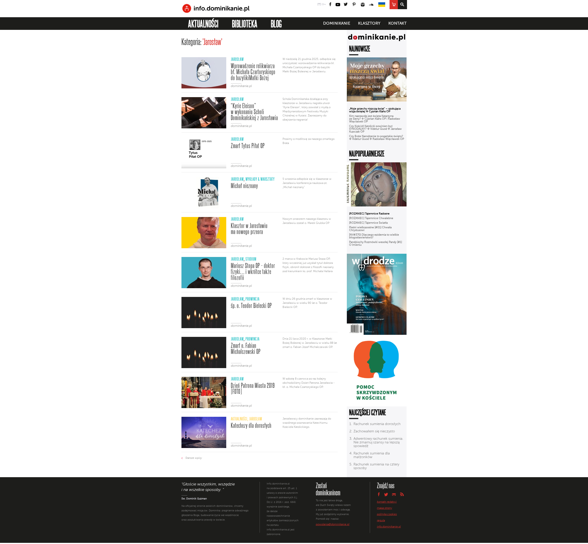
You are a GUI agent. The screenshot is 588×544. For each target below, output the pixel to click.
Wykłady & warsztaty (260, 179)
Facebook (330, 4)
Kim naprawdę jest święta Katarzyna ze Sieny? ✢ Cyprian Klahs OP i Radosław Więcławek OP (374, 119)
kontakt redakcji (387, 502)
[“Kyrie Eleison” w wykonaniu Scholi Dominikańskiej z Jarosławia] (203, 127)
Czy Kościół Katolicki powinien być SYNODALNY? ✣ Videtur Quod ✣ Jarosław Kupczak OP (375, 129)
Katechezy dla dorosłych (251, 425)
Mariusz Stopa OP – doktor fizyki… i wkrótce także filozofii (253, 271)
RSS (402, 494)
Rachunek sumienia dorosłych (377, 424)
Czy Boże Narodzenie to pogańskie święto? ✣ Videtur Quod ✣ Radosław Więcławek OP (376, 138)
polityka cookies (387, 514)
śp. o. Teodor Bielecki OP (251, 305)
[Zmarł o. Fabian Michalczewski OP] (203, 367)
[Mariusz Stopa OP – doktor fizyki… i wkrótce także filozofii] (203, 287)
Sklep (393, 4)
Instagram (363, 4)
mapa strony (384, 508)
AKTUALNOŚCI (203, 23)
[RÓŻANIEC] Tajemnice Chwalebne (371, 218)
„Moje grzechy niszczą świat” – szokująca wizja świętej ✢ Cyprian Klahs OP (375, 110)
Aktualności (239, 418)
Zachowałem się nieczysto (374, 431)
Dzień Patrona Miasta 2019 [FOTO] (253, 388)
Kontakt (397, 23)
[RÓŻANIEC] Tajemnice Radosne (369, 213)
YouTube (338, 4)
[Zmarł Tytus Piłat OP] (203, 167)
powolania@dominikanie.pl (332, 524)
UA (381, 4)
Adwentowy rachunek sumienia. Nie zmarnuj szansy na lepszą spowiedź (378, 442)
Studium (251, 258)
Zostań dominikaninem (328, 488)
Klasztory (369, 23)
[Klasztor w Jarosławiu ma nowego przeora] (203, 247)
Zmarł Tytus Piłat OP (248, 146)
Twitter (345, 4)
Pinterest (354, 4)
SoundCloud (371, 4)
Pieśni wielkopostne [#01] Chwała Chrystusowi (370, 229)
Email (394, 494)
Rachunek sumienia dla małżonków (371, 455)
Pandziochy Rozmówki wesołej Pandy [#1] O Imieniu (375, 243)
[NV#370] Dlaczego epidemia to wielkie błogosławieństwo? (374, 236)
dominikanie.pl (241, 86)
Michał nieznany (244, 186)
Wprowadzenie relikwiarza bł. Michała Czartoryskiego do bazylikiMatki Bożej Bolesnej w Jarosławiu (253, 72)
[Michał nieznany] (203, 207)
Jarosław (237, 59)
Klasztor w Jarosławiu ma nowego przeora (249, 229)
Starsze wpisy (193, 458)
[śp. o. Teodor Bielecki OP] (203, 327)
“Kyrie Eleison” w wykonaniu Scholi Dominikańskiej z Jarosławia (254, 112)
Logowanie (324, 4)
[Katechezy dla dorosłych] (203, 447)
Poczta (319, 4)
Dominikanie (337, 23)
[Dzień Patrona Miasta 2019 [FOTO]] (203, 407)
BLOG (276, 23)
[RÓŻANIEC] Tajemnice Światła (368, 223)
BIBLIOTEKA (244, 23)
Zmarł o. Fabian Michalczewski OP (245, 348)
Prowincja (253, 298)
